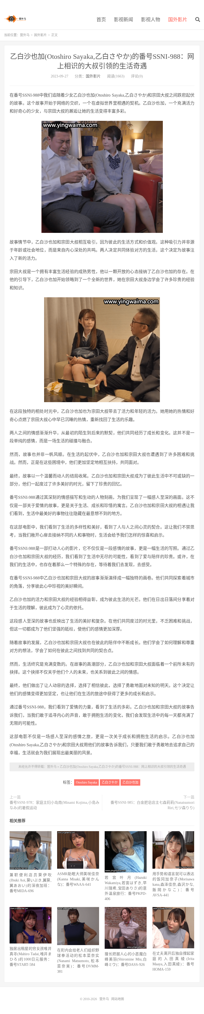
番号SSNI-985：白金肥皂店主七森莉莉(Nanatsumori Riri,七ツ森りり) (152, 805)
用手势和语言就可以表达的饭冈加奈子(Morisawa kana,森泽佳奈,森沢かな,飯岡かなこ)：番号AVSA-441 (173, 884)
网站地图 (117, 999)
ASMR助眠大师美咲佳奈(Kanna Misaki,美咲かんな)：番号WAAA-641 (78, 879)
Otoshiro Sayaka (86, 782)
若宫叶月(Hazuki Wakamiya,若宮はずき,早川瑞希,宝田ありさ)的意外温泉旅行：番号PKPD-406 (126, 888)
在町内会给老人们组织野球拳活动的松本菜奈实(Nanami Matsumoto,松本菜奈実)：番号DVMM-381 (78, 961)
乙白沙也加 (130, 782)
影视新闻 (123, 19)
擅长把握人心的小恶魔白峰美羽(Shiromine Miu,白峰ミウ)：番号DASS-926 (126, 959)
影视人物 (150, 19)
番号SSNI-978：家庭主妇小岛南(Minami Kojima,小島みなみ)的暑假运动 (54, 805)
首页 (101, 19)
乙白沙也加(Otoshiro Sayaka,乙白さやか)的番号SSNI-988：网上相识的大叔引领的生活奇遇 (123, 767)
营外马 (15, 19)
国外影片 (177, 19)
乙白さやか (110, 782)
